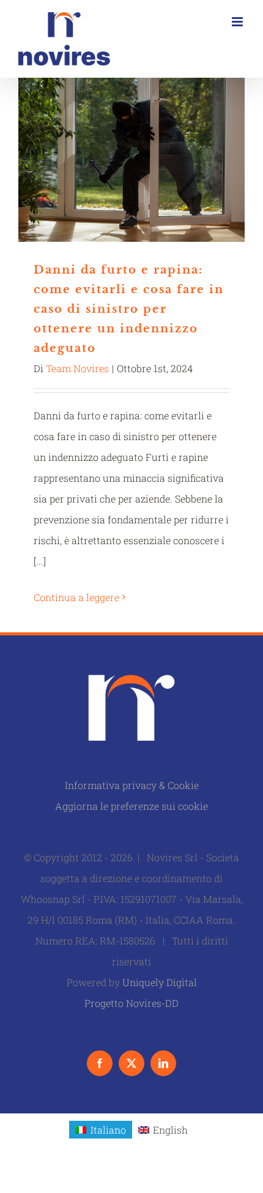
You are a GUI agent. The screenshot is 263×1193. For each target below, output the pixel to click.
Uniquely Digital (159, 982)
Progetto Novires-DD (131, 1003)
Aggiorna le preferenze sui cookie (131, 805)
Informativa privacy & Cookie (132, 785)
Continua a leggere (76, 597)
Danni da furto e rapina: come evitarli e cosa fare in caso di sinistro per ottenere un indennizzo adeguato (132, 160)
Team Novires (77, 368)
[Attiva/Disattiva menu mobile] (238, 21)
